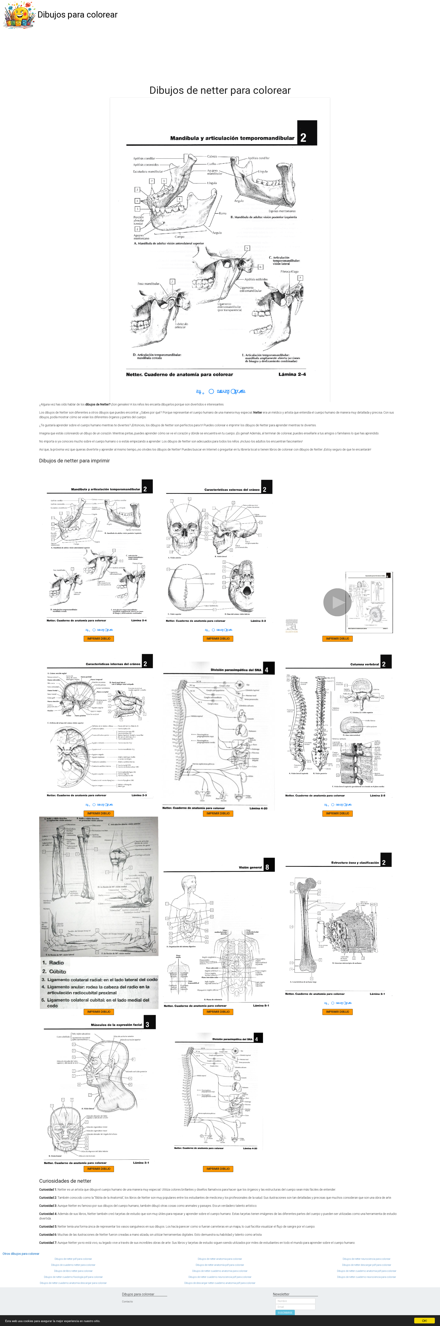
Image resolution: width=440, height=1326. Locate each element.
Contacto (127, 1301)
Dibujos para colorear (77, 15)
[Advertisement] (220, 55)
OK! (424, 1320)
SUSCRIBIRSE (285, 1312)
